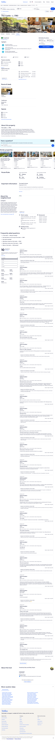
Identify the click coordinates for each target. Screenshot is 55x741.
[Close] (53, 738)
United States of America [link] (12, 5)
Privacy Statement (10, 738)
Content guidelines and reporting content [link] (26, 733)
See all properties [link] (6, 11)
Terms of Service (18, 738)
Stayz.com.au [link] (39, 724)
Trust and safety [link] (4, 721)
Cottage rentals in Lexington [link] (32, 695)
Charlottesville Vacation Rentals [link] (7, 700)
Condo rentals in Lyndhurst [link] (31, 694)
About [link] (20, 717)
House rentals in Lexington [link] (31, 697)
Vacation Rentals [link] (5, 5)
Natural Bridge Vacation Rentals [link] (32, 702)
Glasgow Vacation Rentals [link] (6, 701)
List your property (38, 1)
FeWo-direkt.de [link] (40, 721)
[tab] (5, 689)
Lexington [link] (29, 5)
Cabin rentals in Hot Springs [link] (6, 693)
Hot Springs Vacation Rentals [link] (6, 702)
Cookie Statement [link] (22, 729)
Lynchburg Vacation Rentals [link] (31, 700)
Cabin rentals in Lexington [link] (31, 693)
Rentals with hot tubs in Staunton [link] (7, 697)
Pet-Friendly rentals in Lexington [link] (32, 698)
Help (44, 1)
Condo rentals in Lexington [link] (6, 695)
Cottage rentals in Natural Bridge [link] (7, 696)
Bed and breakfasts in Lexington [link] (32, 692)
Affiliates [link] (21, 721)
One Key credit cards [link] (5, 726)
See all (2, 67)
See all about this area (22, 79)
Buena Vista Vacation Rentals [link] (32, 699)
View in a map (4, 79)
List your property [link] (4, 717)
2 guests (37, 9)
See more (20, 191)
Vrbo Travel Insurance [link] (5, 728)
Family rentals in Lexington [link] (31, 696)
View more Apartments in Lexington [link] (7, 214)
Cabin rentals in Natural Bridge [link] (7, 694)
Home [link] (1, 5)
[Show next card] (54, 160)
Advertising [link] (3, 729)
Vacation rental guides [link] (5, 724)
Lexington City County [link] (24, 5)
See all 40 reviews (4, 39)
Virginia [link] (18, 5)
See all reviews (23, 663)
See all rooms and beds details (6, 119)
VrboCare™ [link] (3, 719)
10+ (52, 31)
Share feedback (27, 681)
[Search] (53, 145)
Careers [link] (21, 719)
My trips (48, 1)
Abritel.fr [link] (39, 719)
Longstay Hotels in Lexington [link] (6, 692)
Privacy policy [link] (22, 728)
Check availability (46, 46)
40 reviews (7, 250)
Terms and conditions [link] (23, 726)
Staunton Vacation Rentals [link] (6, 704)
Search (52, 8)
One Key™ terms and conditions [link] (24, 724)
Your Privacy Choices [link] (23, 731)
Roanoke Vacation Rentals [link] (6, 703)
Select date (43, 40)
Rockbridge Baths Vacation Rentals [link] (33, 703)
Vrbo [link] (38, 717)
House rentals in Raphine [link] (6, 698)
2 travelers (43, 44)
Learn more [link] (3, 256)
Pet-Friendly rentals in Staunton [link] (7, 699)
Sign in (52, 1)
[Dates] (25, 8)
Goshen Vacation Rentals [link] (31, 701)
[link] (52, 11)
